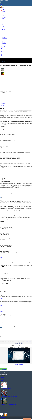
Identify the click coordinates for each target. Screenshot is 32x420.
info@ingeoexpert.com (6, 0)
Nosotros (2, 35)
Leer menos (1, 223)
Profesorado (2, 102)
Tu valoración (1, 322)
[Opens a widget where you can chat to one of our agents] (27, 419)
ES (1, 54)
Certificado (2, 300)
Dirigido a (2, 295)
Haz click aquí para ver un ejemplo (19, 364)
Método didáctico (3, 103)
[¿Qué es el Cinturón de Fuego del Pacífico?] (4, 387)
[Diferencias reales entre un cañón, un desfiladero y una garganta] (4, 403)
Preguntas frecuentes (3, 417)
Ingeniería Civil (4, 41)
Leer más (1, 222)
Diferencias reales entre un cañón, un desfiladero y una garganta (8, 404)
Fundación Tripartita (28, 341)
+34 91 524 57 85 (1, 0)
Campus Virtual (3, 51)
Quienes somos (4, 36)
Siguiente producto (3, 71)
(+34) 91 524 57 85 (3, 373)
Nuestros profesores (4, 38)
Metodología (4, 37)
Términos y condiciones (3, 416)
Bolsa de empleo (3, 46)
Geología (3, 40)
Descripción (2, 197)
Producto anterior (3, 67)
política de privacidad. (8, 336)
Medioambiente (4, 43)
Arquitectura (2, 377)
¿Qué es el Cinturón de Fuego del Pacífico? (6, 388)
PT (1, 56)
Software (3, 45)
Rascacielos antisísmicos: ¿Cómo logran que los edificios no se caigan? (9, 396)
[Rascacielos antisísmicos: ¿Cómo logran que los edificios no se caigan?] (4, 395)
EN (1, 55)
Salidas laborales (3, 105)
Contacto (2, 50)
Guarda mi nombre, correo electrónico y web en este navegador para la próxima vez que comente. (12, 326)
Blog (1, 48)
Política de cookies (3, 417)
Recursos (2, 47)
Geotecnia (3, 42)
